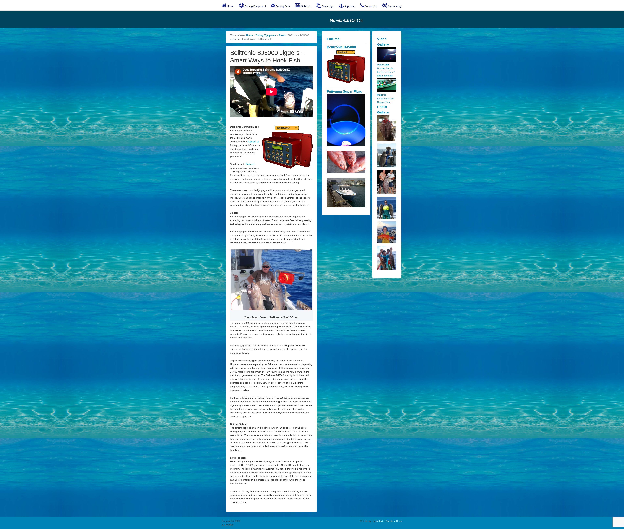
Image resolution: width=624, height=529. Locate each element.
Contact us (253, 141)
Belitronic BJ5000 (341, 47)
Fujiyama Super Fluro (344, 91)
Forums (333, 39)
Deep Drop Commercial (247, 19)
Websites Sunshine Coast (389, 521)
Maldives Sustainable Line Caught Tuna (385, 98)
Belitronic (250, 164)
